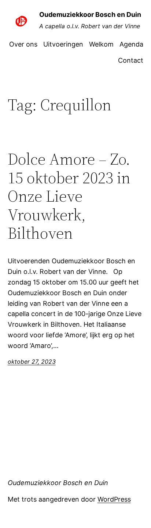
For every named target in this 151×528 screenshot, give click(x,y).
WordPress (114, 499)
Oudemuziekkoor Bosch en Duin (90, 14)
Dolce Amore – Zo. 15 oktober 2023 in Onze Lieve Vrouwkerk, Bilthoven (69, 196)
